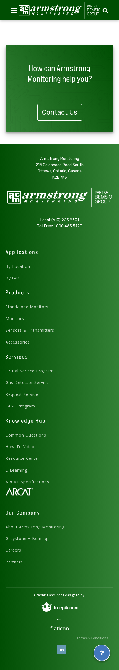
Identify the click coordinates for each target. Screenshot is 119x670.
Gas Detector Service (27, 382)
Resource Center (23, 458)
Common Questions (26, 435)
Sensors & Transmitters (30, 330)
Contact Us (59, 112)
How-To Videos (21, 446)
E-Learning (16, 470)
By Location (18, 266)
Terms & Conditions (92, 638)
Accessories (18, 342)
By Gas (13, 278)
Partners (14, 562)
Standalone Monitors (27, 306)
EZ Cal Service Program (30, 370)
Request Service (22, 394)
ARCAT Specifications (27, 481)
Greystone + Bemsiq (26, 538)
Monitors (15, 318)
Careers (13, 550)
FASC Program (20, 406)
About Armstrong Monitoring (35, 526)
